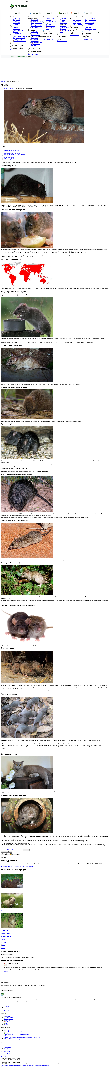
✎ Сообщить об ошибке (10, 1045)
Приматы (34, 39)
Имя (2, 987)
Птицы (7, 1016)
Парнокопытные (37, 21)
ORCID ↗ (9, 1053)
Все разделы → (7, 1024)
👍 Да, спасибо (4, 854)
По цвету (88, 30)
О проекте (84, 1)
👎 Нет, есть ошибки (14, 854)
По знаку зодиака (90, 29)
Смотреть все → (15, 50)
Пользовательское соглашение (25, 1065)
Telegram (9, 849)
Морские (16, 29)
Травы (62, 21)
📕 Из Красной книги (19, 41)
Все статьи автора (5, 866)
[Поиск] (98, 33)
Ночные (16, 24)
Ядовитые (63, 29)
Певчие (16, 21)
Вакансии (6, 1010)
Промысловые (50, 26)
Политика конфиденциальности (9, 1065)
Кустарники (63, 23)
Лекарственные (64, 27)
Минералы (8, 1019)
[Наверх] (1, 1066)
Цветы (63, 18)
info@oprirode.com (5, 1051)
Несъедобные (77, 23)
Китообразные (36, 26)
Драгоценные (90, 18)
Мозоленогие (35, 35)
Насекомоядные (36, 42)
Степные (15, 32)
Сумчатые (34, 41)
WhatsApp (20, 849)
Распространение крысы (10, 151)
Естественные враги (9, 158)
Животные (8, 1017)
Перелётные (17, 18)
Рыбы (7, 1020)
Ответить (6, 971)
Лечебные (88, 27)
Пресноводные (50, 18)
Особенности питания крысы (11, 150)
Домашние (17, 33)
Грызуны (34, 38)
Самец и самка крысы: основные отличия (14, 154)
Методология (29, 866)
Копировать (26, 849)
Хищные (16, 23)
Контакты (97, 1)
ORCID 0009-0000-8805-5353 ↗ (18, 866)
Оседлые (16, 20)
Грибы (7, 1021)
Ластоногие (35, 27)
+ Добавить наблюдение (6, 954)
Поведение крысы (8, 155)
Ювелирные (89, 23)
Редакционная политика (10, 1008)
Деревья (62, 20)
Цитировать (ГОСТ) (6, 851)
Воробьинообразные (20, 36)
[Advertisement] (55, 69)
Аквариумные (51, 21)
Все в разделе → (5, 872)
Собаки (34, 32)
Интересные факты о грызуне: (11, 159)
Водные (63, 26)
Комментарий (5, 982)
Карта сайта (46, 1065)
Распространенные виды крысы (12, 153)
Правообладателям (38, 1065)
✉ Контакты (7, 1048)
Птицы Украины (18, 39)
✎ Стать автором (8, 1047)
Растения (8, 1023)
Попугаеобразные (19, 38)
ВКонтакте (14, 849)
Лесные (16, 27)
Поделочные (89, 24)
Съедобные (77, 20)
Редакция (90, 1)
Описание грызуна (8, 149)
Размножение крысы (9, 157)
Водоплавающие (18, 30)
